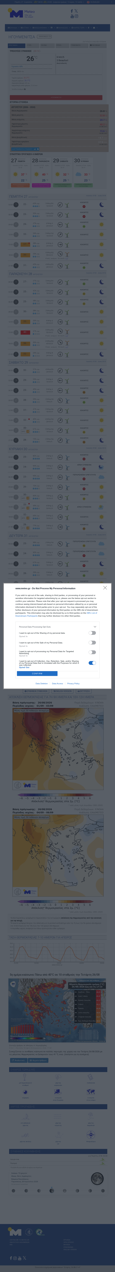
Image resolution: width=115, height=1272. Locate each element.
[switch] (92, 633)
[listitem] (57, 626)
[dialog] (57, 636)
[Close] (106, 588)
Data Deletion (42, 683)
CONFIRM (37, 674)
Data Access (57, 683)
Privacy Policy (73, 683)
